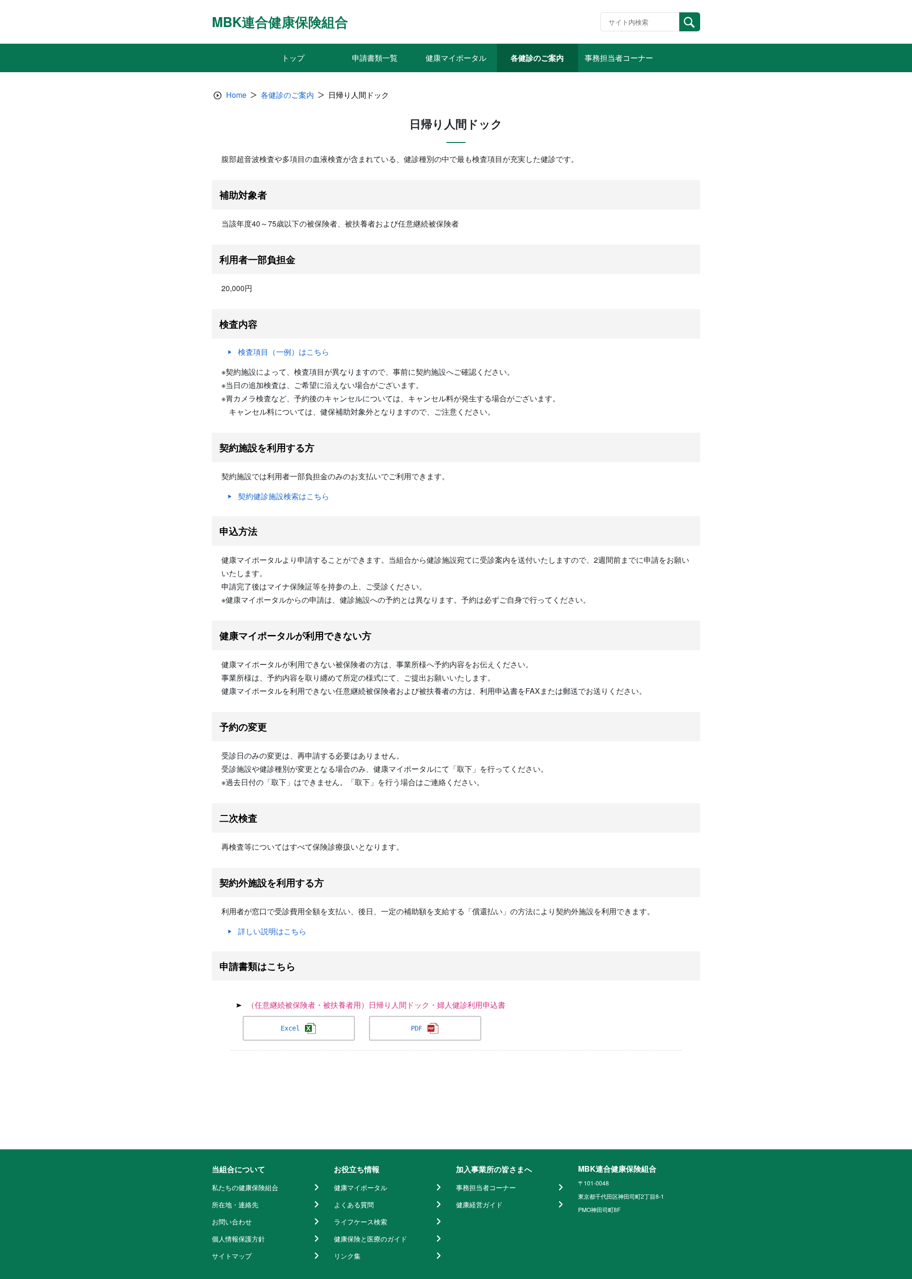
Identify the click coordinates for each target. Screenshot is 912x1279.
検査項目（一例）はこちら (283, 351)
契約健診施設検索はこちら (283, 496)
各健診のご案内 (287, 94)
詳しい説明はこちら (272, 931)
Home (236, 94)
